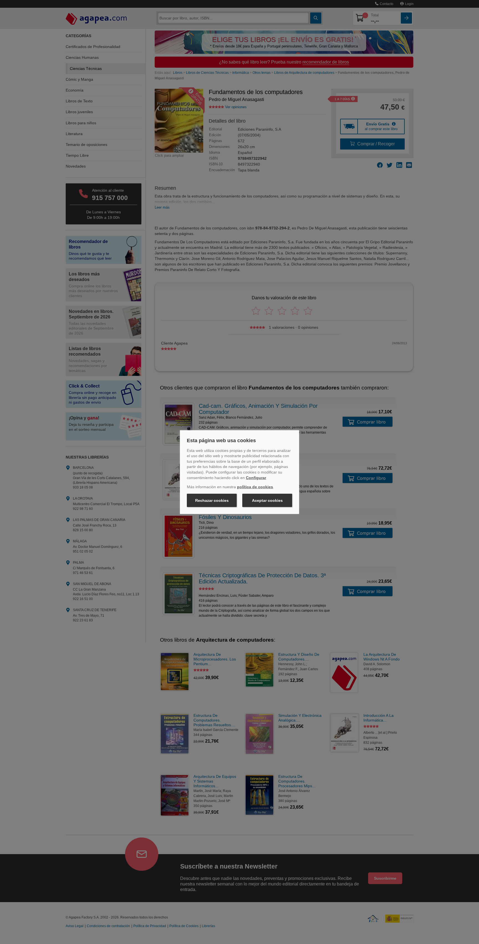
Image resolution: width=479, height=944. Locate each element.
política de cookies (255, 487)
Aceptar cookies (267, 500)
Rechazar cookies (212, 500)
